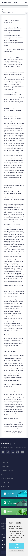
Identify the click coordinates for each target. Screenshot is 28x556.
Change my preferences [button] (17, 550)
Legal (24, 11)
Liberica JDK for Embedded (10, 11)
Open (3, 9)
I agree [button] (17, 544)
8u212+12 (19, 11)
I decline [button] (17, 547)
